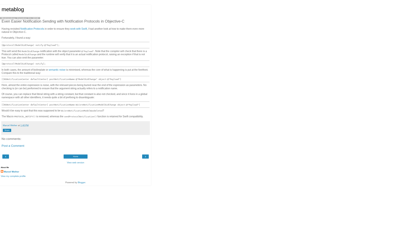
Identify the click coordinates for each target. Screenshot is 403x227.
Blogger (81, 182)
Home (75, 156)
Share (7, 130)
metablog (13, 9)
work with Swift (78, 28)
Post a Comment (13, 145)
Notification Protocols (32, 28)
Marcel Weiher (11, 171)
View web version (75, 162)
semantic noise (57, 69)
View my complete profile (13, 176)
